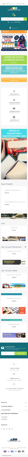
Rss (6, 429)
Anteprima (10, 229)
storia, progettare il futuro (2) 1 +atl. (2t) (15, 202)
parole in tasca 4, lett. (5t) (14, 251)
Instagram (12, 429)
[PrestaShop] (14, 154)
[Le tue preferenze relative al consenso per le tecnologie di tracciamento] (7, 455)
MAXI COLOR (14, 227)
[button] (14, 14)
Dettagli (17, 229)
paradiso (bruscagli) (14, 324)
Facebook (1, 429)
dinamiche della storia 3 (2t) (14, 298)
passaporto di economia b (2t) (12, 190)
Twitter (4, 429)
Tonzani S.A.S (13, 447)
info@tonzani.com (9, 3)
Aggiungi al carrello (16, 194)
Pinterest (9, 429)
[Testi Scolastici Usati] (14, 42)
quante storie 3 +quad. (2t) (14, 274)
